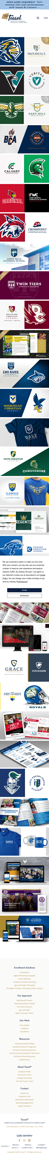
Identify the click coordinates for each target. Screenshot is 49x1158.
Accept (24, 590)
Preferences (24, 596)
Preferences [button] (22, 582)
